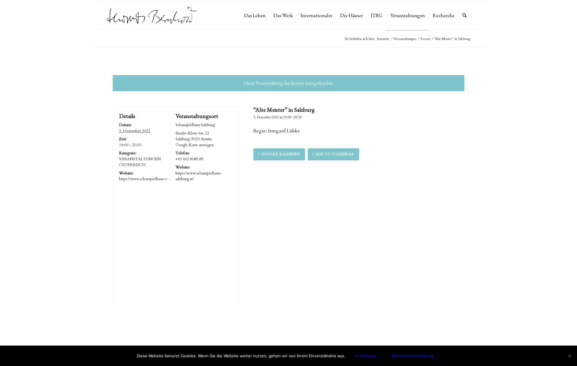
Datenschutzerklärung (413, 355)
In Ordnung (365, 355)
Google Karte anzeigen (195, 145)
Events (425, 39)
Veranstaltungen (405, 39)
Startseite (383, 39)
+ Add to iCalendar (333, 154)
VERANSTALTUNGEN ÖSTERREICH (140, 162)
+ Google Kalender (279, 154)
